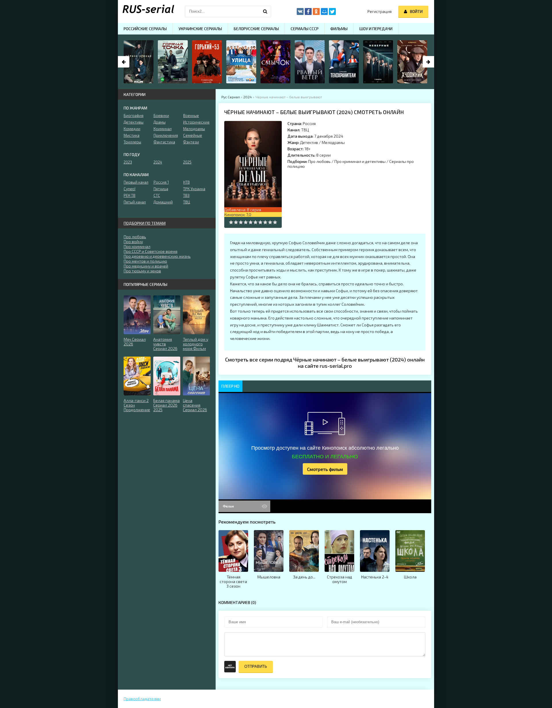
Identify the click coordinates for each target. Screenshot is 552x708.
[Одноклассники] (316, 11)
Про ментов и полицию (145, 261)
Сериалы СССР (305, 28)
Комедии (132, 128)
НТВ (186, 182)
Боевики (161, 115)
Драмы (160, 122)
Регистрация (379, 11)
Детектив (309, 142)
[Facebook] (308, 11)
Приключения (166, 135)
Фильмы (339, 28)
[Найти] (265, 11)
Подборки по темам (145, 223)
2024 (247, 97)
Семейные (192, 135)
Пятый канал (135, 202)
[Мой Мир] (324, 11)
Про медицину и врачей (146, 265)
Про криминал (137, 246)
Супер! (129, 188)
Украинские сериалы (200, 28)
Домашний (163, 202)
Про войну (133, 241)
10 (275, 222)
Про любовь (319, 161)
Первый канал (136, 182)
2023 (128, 162)
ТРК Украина (194, 188)
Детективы (133, 122)
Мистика (131, 135)
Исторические (196, 122)
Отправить (255, 666)
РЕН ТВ (129, 195)
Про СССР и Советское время (150, 251)
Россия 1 (161, 182)
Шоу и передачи (375, 28)
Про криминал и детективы (360, 161)
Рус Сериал (230, 97)
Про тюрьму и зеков (142, 270)
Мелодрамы (333, 142)
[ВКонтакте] (300, 11)
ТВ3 (186, 195)
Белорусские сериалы (256, 28)
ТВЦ (305, 129)
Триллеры (132, 142)
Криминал (163, 128)
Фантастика (164, 142)
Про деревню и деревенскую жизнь (157, 256)
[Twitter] (332, 11)
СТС (157, 195)
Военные (191, 115)
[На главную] (146, 11)
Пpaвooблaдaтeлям (142, 698)
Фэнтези (191, 142)
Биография (133, 115)
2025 (187, 162)
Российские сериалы (145, 28)
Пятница (161, 188)
